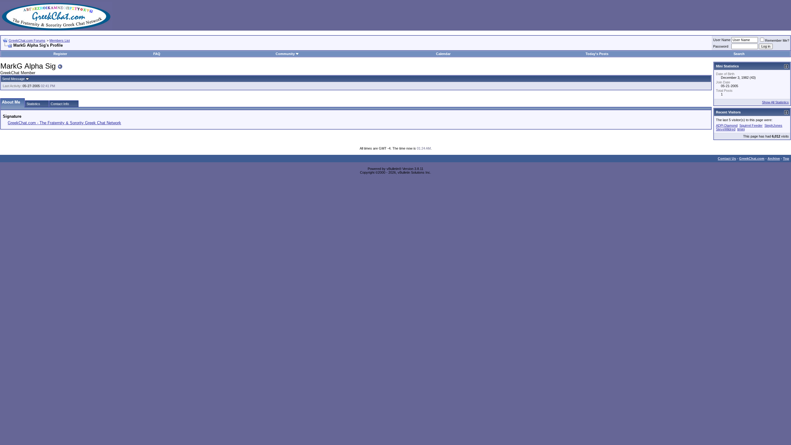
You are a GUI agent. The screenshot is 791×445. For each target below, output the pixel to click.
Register (60, 54)
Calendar (443, 54)
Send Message (13, 79)
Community (285, 54)
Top (786, 158)
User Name (721, 40)
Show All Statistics (775, 102)
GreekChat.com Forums (27, 40)
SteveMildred (725, 129)
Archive (774, 158)
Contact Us (727, 158)
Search (739, 54)
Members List (59, 40)
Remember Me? (777, 40)
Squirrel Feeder (751, 125)
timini (741, 129)
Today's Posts (597, 54)
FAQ (156, 54)
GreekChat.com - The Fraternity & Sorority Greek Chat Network (64, 123)
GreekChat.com (751, 158)
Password (720, 46)
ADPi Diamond (727, 125)
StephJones (773, 125)
